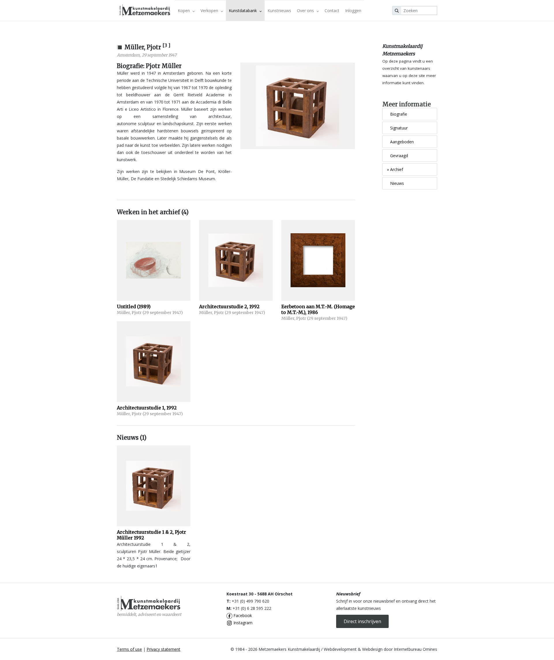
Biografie (397, 114)
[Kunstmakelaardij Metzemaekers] (144, 10)
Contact (332, 10)
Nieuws (395, 183)
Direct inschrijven (362, 621)
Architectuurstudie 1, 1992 (147, 408)
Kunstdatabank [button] (243, 10)
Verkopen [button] (210, 10)
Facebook (242, 615)
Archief (395, 169)
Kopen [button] (184, 10)
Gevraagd (397, 155)
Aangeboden (400, 141)
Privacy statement (163, 649)
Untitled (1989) (134, 306)
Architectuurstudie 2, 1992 (229, 306)
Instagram (242, 622)
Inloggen (353, 10)
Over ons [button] (306, 10)
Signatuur (397, 128)
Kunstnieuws (279, 10)
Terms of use (129, 649)
